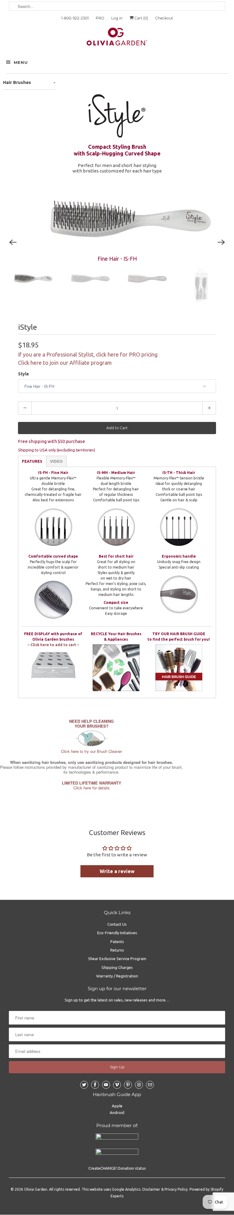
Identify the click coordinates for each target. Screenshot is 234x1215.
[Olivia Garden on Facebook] (95, 1085)
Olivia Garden (35, 1189)
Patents (117, 941)
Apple (117, 1106)
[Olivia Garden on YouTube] (106, 1085)
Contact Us (117, 924)
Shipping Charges (117, 967)
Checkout (164, 18)
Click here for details (91, 785)
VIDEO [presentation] (56, 461)
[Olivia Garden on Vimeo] (117, 1085)
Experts (117, 1196)
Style (23, 373)
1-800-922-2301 (75, 18)
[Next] (221, 242)
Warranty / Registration (117, 976)
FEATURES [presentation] (32, 461)
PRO (100, 18)
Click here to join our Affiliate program (65, 363)
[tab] (32, 461)
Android (117, 1112)
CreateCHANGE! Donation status (117, 1168)
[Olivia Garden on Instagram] (139, 1085)
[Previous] (13, 242)
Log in (116, 18)
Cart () (140, 18)
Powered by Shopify (206, 1189)
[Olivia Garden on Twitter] (84, 1085)
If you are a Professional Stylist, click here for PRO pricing (88, 354)
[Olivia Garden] (117, 38)
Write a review (117, 871)
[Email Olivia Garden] (150, 1085)
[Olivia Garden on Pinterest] (128, 1085)
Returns (117, 950)
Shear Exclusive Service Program (117, 958)
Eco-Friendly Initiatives (117, 933)
